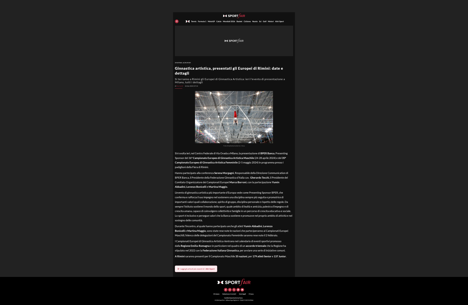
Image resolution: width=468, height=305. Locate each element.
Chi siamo (216, 294)
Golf (264, 21)
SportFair (178, 62)
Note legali (242, 294)
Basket (239, 21)
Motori (271, 21)
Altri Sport (279, 21)
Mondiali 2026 (229, 21)
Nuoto (255, 21)
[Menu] (177, 21)
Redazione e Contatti (229, 294)
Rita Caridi (179, 86)
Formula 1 (202, 21)
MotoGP (211, 21)
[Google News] (238, 290)
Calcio (218, 21)
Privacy (251, 294)
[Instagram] (230, 290)
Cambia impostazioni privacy (233, 298)
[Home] (188, 21)
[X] (234, 290)
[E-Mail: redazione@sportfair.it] (242, 290)
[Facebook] (226, 290)
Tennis (193, 21)
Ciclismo (247, 21)
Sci (260, 21)
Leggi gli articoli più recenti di (197, 269)
